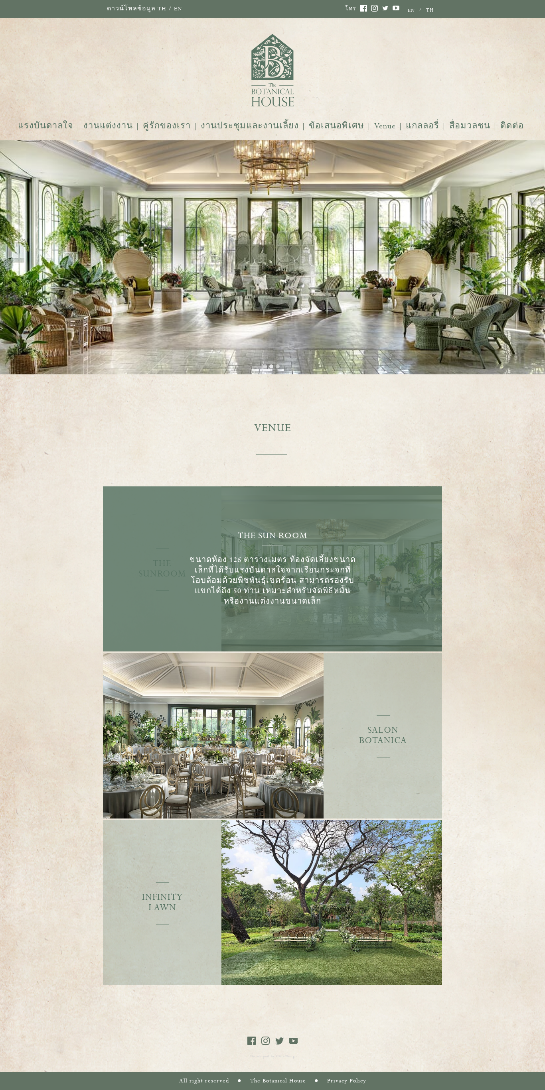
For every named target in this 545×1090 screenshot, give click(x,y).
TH (162, 8)
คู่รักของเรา (167, 126)
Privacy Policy (346, 1080)
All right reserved (204, 1080)
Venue (385, 126)
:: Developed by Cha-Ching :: (272, 1056)
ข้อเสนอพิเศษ (336, 126)
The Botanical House (278, 1080)
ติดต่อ (512, 126)
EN (178, 8)
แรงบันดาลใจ (45, 126)
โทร (350, 9)
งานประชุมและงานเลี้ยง (250, 126)
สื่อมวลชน (469, 126)
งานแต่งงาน (108, 126)
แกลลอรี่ (422, 126)
